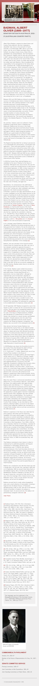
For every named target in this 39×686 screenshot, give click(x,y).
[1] (9, 140)
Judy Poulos (7, 495)
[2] (29, 240)
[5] (34, 323)
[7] (14, 408)
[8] (25, 492)
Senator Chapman (17, 205)
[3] (12, 266)
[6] (24, 343)
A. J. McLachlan (17, 219)
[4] (32, 303)
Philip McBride (12, 311)
